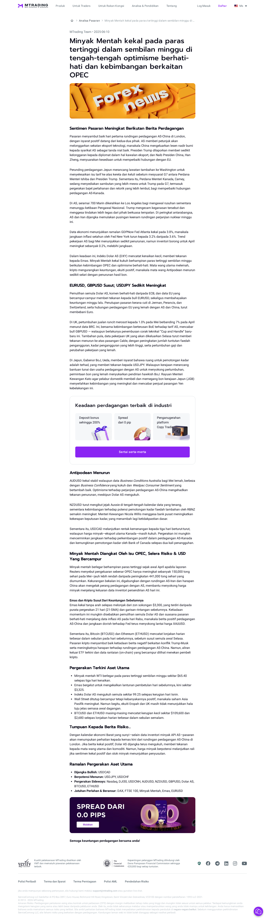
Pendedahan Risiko (137, 881)
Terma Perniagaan (84, 881)
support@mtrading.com (105, 890)
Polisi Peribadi (27, 881)
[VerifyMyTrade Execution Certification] (24, 863)
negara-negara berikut (185, 909)
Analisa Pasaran (89, 20)
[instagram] (235, 863)
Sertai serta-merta (132, 452)
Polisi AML (110, 881)
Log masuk (203, 5)
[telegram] (217, 863)
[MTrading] (33, 6)
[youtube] (244, 863)
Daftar (222, 5)
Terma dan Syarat (55, 881)
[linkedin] (226, 863)
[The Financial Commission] (114, 863)
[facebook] (208, 863)
